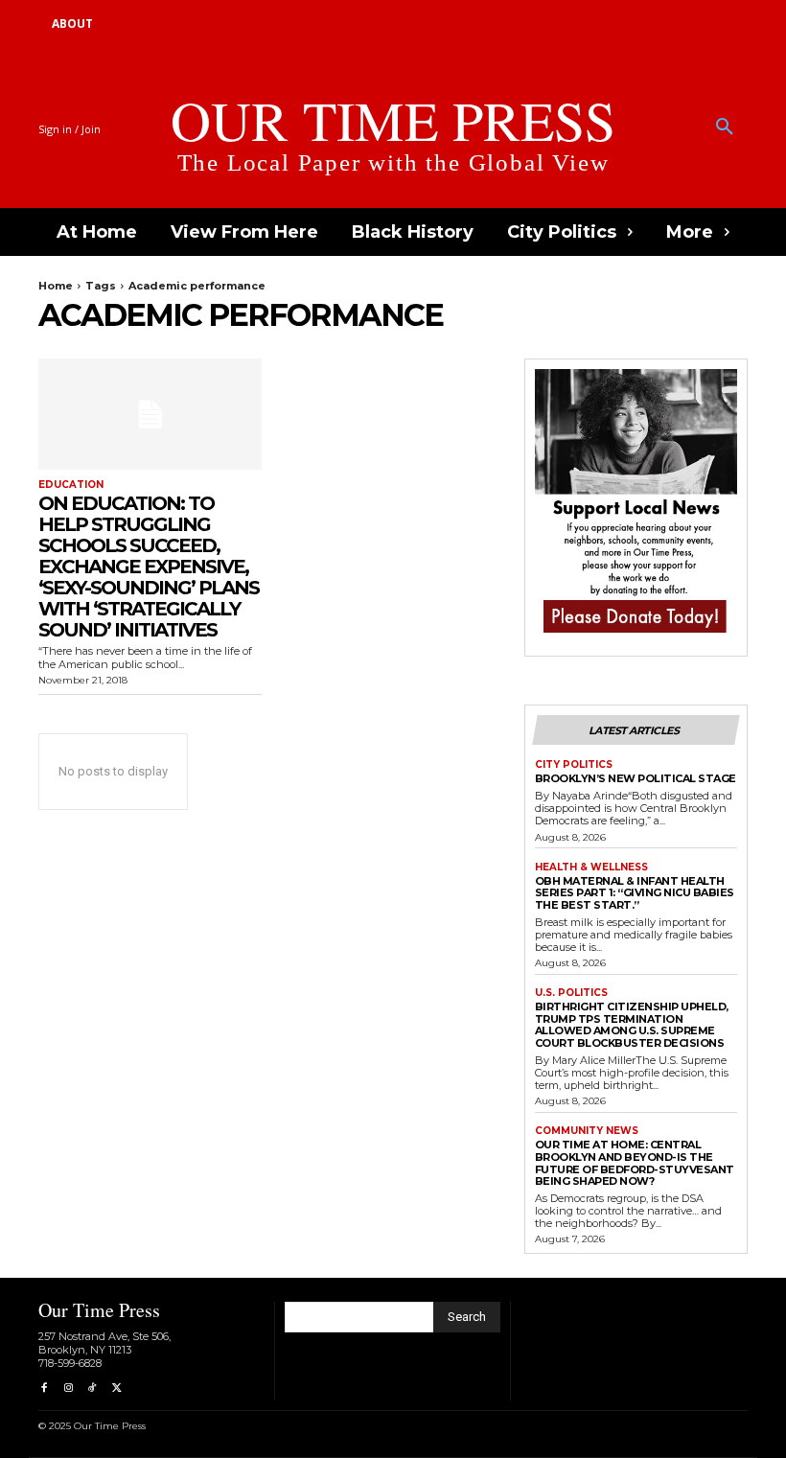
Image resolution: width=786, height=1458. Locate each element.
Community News (586, 1131)
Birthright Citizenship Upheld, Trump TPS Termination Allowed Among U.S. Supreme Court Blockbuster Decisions (631, 1025)
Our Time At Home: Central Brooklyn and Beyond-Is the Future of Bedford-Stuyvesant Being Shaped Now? (634, 1163)
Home (55, 285)
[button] (725, 127)
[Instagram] (67, 1388)
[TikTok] (92, 1388)
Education (71, 485)
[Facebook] (43, 1388)
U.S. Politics (571, 993)
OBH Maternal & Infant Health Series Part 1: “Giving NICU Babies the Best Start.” (634, 893)
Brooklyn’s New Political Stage (635, 778)
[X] (116, 1388)
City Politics (574, 765)
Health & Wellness (591, 867)
